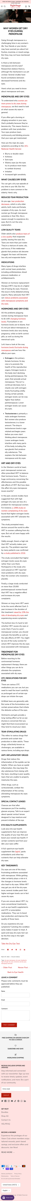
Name (3, 991)
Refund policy (5, 1176)
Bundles (4, 1112)
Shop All (5, 1116)
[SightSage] (15, 6)
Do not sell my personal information (10, 1178)
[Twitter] (2, 1101)
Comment (4, 1009)
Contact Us (5, 1120)
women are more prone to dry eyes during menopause (14, 103)
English (5, 1190)
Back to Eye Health (15, 972)
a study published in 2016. (15, 553)
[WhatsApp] (22, 1101)
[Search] (5, 6)
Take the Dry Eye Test (10, 943)
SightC (18, 851)
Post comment (9, 1025)
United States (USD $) (10, 1185)
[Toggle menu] (2, 6)
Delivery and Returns (6, 1173)
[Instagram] (9, 1101)
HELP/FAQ (5, 1124)
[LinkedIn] (25, 1101)
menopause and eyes (7, 963)
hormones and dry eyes (20, 962)
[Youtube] (12, 1101)
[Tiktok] (15, 1101)
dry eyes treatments (21, 960)
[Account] (25, 6)
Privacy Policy (17, 1173)
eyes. (6, 304)
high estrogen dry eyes (7, 962)
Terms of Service (14, 1176)
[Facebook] (5, 1101)
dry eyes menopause (10, 960)
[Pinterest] (18, 1101)
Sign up (6, 1095)
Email (3, 1000)
